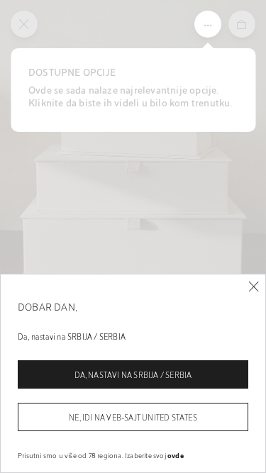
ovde (175, 455)
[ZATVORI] (254, 287)
